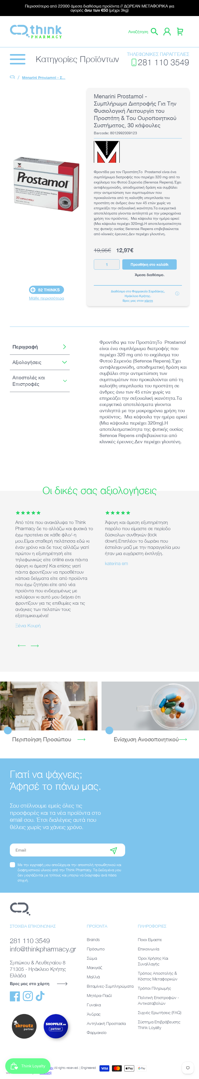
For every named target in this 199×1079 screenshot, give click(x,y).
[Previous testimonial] (21, 645)
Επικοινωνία (148, 949)
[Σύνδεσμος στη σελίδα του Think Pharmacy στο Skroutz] (24, 1039)
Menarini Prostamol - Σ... (43, 77)
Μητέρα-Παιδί (99, 995)
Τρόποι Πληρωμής (154, 988)
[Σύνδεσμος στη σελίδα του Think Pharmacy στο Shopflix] (56, 1042)
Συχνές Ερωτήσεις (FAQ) (159, 1012)
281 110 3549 (163, 62)
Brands (93, 939)
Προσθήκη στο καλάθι (149, 264)
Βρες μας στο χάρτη (29, 983)
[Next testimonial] (34, 645)
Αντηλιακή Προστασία (106, 1023)
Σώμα (92, 958)
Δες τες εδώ (150, 706)
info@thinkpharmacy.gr (42, 949)
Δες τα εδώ (48, 706)
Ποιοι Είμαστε (150, 939)
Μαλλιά (93, 976)
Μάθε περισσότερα (46, 298)
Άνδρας (94, 1014)
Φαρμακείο (96, 1032)
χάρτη (148, 300)
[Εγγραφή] (113, 850)
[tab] (39, 347)
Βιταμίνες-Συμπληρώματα (110, 986)
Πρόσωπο (96, 949)
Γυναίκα (94, 1004)
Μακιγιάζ (94, 967)
